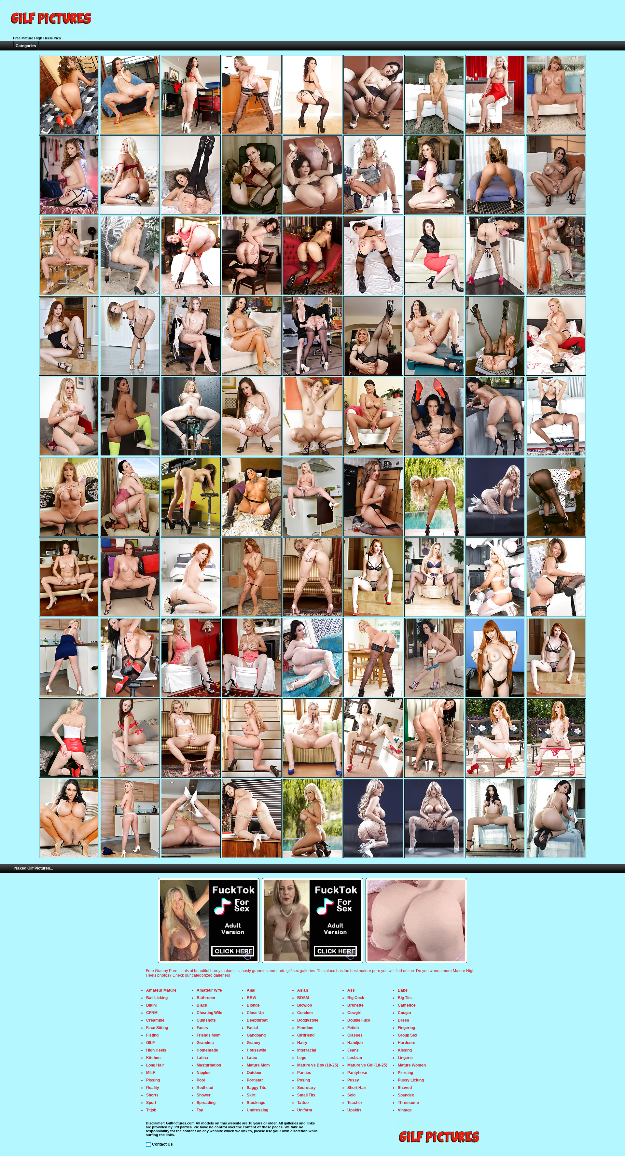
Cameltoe (407, 1005)
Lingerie (405, 1057)
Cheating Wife (209, 1013)
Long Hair (155, 1065)
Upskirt (354, 1110)
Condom (305, 1013)
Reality (152, 1087)
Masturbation (209, 1065)
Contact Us (162, 1144)
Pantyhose (357, 1072)
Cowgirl (354, 1013)
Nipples (204, 1072)
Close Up (255, 1013)
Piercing (405, 1072)
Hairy (302, 1042)
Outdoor (254, 1072)
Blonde (253, 1005)
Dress (403, 1020)
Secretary (306, 1087)
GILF (150, 1042)
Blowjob (304, 1005)
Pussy (353, 1080)
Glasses (355, 1035)
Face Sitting (157, 1027)
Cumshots (206, 1020)
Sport (151, 1102)
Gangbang (256, 1035)
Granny (253, 1042)
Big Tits (405, 998)
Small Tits (306, 1095)
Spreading (206, 1102)
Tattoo (303, 1102)
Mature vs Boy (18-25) (317, 1065)
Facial (252, 1027)
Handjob (355, 1042)
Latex (252, 1057)
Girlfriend (305, 1035)
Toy (200, 1110)
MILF (150, 1072)
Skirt (251, 1095)
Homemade (207, 1050)
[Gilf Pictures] (50, 34)
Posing (303, 1080)
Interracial (306, 1050)
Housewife (256, 1050)
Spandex (406, 1095)
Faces (202, 1027)
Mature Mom (258, 1065)
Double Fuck (358, 1020)
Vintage (405, 1110)
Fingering (406, 1027)
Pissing (153, 1080)
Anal (251, 990)
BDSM (303, 998)
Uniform (304, 1110)
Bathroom (206, 998)
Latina (202, 1057)
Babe (403, 990)
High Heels (156, 1050)
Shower (204, 1095)
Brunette (355, 1005)
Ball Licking (157, 998)
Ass (351, 990)
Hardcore (406, 1042)
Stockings (256, 1102)
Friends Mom (209, 1035)
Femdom (305, 1027)
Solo (351, 1095)
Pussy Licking (411, 1080)
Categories (26, 46)
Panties (304, 1072)
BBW (251, 998)
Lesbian (354, 1057)
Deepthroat (257, 1020)
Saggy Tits (256, 1087)
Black (202, 1005)
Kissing (405, 1050)
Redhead (205, 1087)
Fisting (152, 1035)
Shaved (405, 1087)
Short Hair (356, 1087)
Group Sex (407, 1035)
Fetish (353, 1027)
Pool (201, 1080)
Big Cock (355, 998)
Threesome (408, 1102)
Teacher (354, 1102)
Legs (301, 1057)
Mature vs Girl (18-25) (367, 1065)
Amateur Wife (209, 990)
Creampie (155, 1020)
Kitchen (153, 1057)
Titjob (151, 1110)
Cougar (404, 1013)
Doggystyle (307, 1020)
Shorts (152, 1095)
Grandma (205, 1042)
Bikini (151, 1005)
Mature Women (412, 1065)
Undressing (257, 1110)
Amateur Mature (161, 990)
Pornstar (255, 1080)
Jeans (353, 1050)
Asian (302, 990)
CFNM (152, 1013)
